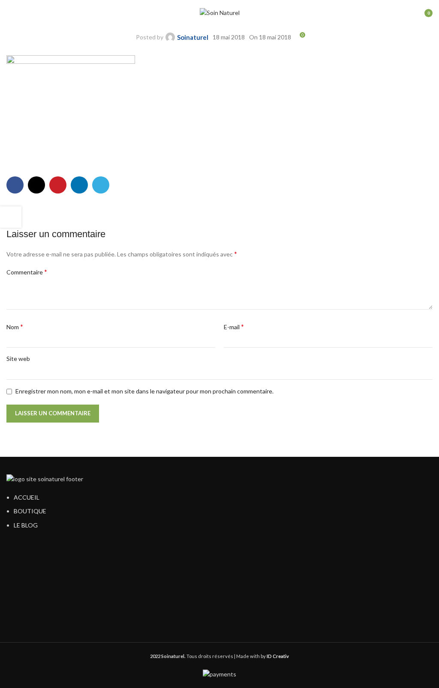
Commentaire (26, 272)
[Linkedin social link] (79, 185)
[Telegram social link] (100, 185)
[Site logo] (220, 12)
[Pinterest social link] (57, 185)
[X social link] (36, 185)
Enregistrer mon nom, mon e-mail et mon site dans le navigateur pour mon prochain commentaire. (144, 391)
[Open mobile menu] (10, 12)
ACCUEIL (26, 497)
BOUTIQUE (30, 511)
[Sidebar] (10, 217)
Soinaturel (192, 37)
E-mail (234, 326)
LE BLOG (26, 525)
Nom (14, 326)
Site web (18, 358)
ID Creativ (278, 656)
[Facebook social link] (15, 185)
